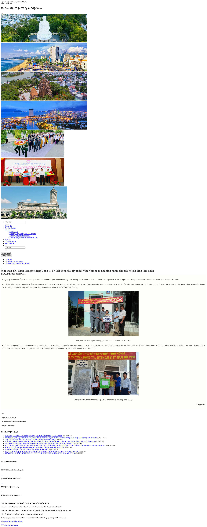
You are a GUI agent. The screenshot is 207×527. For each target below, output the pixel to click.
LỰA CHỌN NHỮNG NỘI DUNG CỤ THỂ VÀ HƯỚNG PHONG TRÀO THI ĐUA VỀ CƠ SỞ (40, 453)
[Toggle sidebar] (2, 13)
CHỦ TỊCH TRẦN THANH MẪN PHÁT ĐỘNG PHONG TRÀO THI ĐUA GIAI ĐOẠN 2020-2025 (41, 451)
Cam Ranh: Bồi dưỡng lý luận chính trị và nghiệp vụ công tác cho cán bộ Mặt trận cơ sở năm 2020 (38, 443)
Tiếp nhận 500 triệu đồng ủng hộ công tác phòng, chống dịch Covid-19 (29, 439)
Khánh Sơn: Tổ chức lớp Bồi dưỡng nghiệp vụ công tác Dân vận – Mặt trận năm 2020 (34, 447)
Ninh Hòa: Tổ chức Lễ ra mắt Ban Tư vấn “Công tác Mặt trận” (27, 449)
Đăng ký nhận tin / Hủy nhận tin (12, 521)
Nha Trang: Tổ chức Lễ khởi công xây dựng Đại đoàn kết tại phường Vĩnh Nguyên (33, 436)
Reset (9, 255)
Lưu (3, 255)
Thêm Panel (6, 253)
